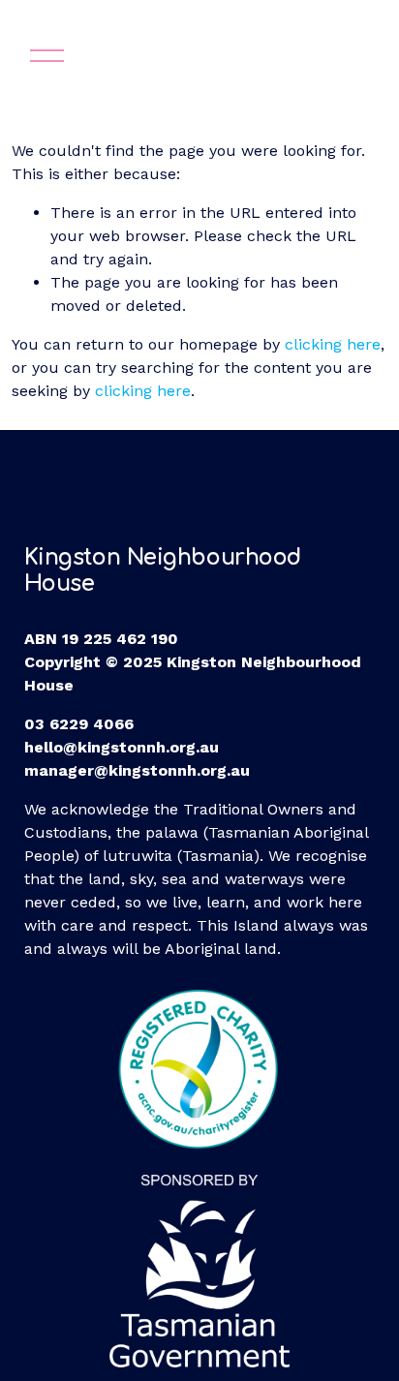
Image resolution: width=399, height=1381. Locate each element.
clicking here (333, 344)
